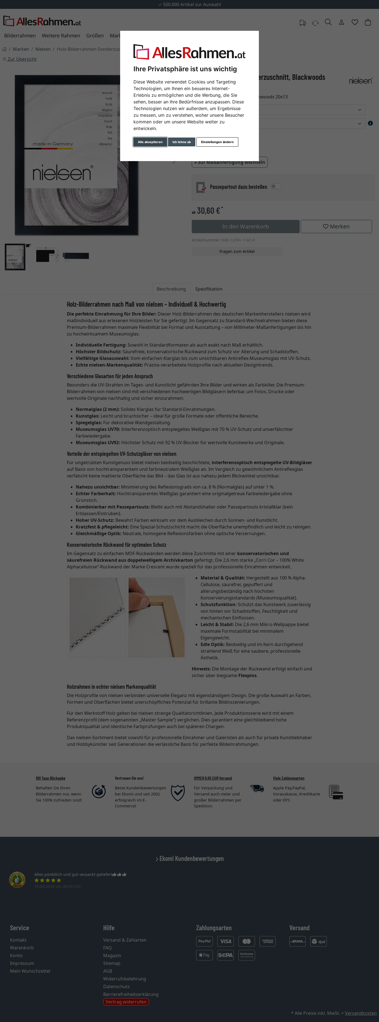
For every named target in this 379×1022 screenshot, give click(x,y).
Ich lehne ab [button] (182, 142)
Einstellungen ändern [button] (217, 142)
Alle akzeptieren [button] (150, 142)
